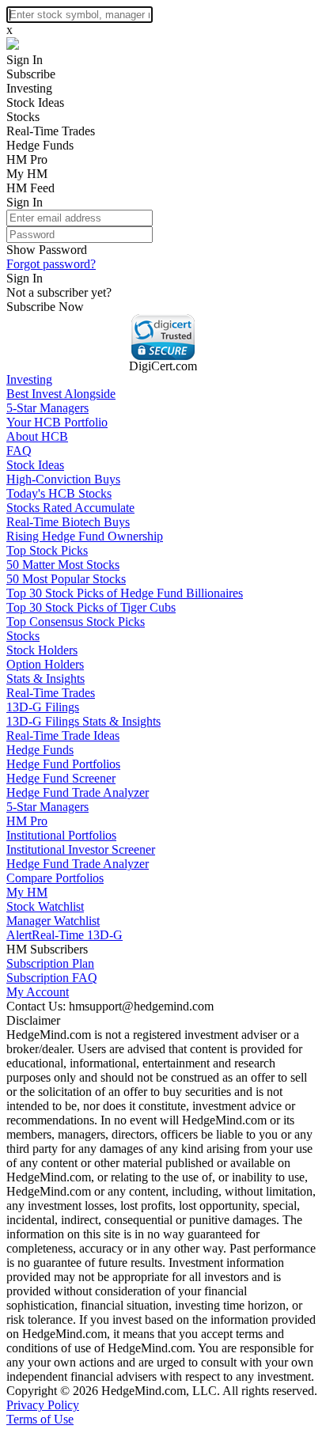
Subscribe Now (45, 306)
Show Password (46, 249)
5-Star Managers (47, 408)
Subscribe (30, 74)
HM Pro (26, 159)
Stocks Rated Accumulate (70, 507)
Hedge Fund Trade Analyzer (77, 792)
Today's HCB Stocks (59, 493)
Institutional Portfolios (61, 835)
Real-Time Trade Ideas (62, 735)
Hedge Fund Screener (61, 778)
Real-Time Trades (50, 131)
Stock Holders (42, 650)
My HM (26, 173)
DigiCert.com (163, 366)
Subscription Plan (50, 963)
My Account (37, 992)
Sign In (24, 59)
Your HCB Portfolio (57, 422)
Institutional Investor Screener (80, 849)
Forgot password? (51, 264)
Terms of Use (40, 1419)
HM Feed (30, 188)
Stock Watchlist (45, 906)
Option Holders (45, 664)
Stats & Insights (45, 678)
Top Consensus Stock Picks (75, 621)
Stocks (23, 116)
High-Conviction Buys (63, 479)
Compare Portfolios (55, 878)
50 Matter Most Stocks (62, 564)
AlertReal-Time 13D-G (64, 935)
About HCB (37, 436)
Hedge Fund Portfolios (63, 764)
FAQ (19, 450)
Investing (29, 88)
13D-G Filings (42, 707)
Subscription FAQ (51, 977)
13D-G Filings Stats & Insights (83, 721)
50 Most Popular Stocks (66, 579)
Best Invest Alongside (61, 393)
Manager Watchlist (53, 920)
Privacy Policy (42, 1405)
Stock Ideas (35, 102)
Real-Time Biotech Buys (68, 522)
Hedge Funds (40, 145)
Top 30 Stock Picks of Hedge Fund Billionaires (124, 593)
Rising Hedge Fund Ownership (84, 536)
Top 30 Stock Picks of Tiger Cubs (91, 607)
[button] (163, 337)
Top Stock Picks (47, 550)
